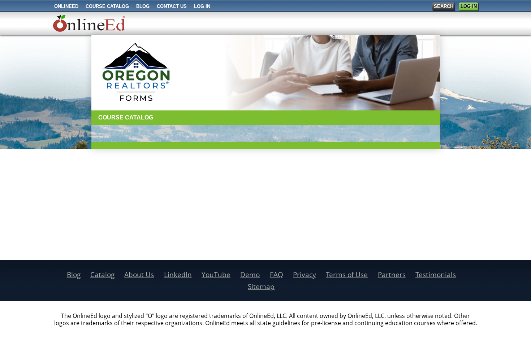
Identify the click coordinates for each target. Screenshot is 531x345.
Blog (74, 274)
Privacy (304, 274)
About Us (139, 274)
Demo (250, 274)
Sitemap (261, 286)
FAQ (276, 274)
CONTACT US (172, 6)
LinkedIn (178, 274)
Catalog (102, 274)
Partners (392, 274)
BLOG (143, 6)
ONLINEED (66, 6)
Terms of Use (347, 274)
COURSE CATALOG (107, 6)
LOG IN (469, 6)
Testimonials (435, 274)
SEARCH (443, 6)
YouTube (216, 274)
